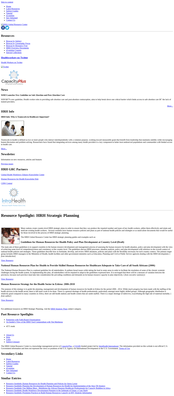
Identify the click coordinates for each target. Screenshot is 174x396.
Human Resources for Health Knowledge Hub (19, 179)
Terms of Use (124, 348)
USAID (77, 346)
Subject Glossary (13, 342)
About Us (10, 335)
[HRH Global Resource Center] (14, 24)
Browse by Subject (13, 41)
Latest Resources (13, 361)
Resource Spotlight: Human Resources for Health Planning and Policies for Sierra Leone (41, 384)
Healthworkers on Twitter (14, 57)
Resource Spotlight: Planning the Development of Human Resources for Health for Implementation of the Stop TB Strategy (55, 386)
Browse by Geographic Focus (18, 43)
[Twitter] (5, 67)
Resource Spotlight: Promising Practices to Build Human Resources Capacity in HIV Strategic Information (49, 393)
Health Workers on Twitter (11, 62)
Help (8, 337)
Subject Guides (12, 364)
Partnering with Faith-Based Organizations (23, 320)
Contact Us (10, 373)
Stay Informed (12, 370)
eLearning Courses (13, 50)
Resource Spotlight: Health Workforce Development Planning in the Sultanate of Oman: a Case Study (47, 390)
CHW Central (6, 183)
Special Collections (14, 52)
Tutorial (9, 366)
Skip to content (7, 2)
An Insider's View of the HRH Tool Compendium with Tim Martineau (34, 322)
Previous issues (7, 164)
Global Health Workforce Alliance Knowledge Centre (22, 175)
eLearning (10, 368)
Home (8, 359)
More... (170, 106)
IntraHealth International (108, 346)
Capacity (66, 346)
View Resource (7, 260)
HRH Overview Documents (17, 48)
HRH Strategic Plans (59, 309)
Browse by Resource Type (17, 46)
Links (8, 339)
